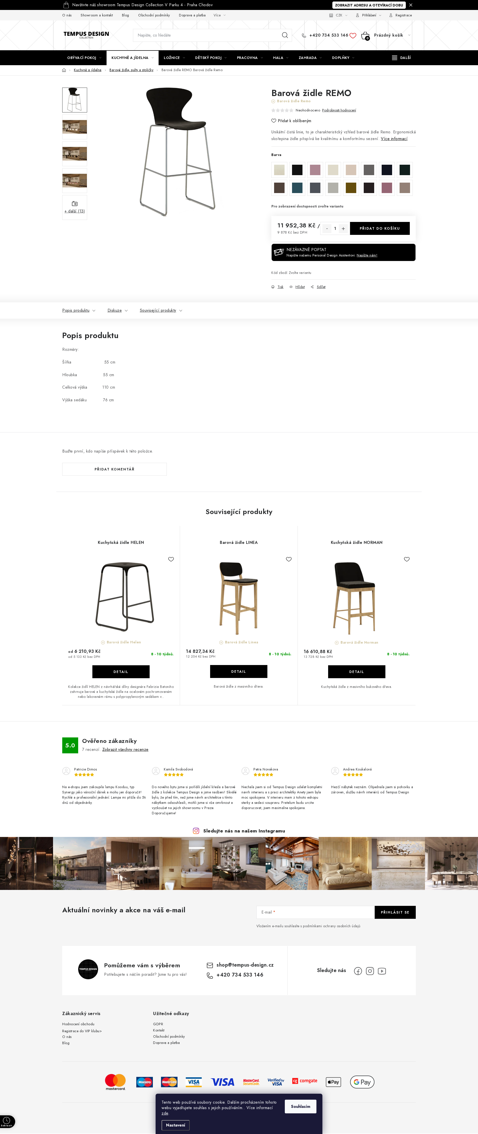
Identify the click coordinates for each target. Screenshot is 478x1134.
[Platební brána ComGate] (304, 1081)
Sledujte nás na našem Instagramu (244, 830)
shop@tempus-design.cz (245, 965)
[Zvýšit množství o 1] (343, 228)
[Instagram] (370, 971)
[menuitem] (84, 57)
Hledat (285, 35)
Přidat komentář (115, 469)
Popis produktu (75, 310)
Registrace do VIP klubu (81, 1031)
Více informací (394, 139)
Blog (125, 15)
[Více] (401, 57)
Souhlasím (300, 1106)
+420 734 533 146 (328, 35)
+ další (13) (74, 211)
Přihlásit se (395, 912)
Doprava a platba (192, 15)
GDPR (158, 1024)
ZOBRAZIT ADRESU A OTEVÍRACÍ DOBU (369, 5)
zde (165, 1113)
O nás (67, 15)
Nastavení (175, 1125)
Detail (121, 671)
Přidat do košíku (380, 228)
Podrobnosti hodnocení (339, 110)
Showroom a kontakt (97, 15)
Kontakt (159, 1030)
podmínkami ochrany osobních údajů (331, 926)
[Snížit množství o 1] (326, 228)
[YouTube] (382, 971)
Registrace (404, 15)
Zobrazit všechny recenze (125, 749)
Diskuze (115, 310)
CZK (339, 15)
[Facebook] (358, 971)
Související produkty (158, 310)
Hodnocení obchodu (78, 1024)
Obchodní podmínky (154, 15)
